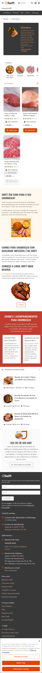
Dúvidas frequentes (9, 597)
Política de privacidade (11, 593)
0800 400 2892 (17, 556)
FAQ (3, 609)
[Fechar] (39, 641)
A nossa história (8, 629)
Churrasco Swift (8, 583)
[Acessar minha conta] (35, 3)
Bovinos (16, 13)
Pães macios (9, 355)
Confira (21, 305)
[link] (7, 8)
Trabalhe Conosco (9, 590)
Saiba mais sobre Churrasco (26, 50)
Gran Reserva (6, 274)
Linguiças (35, 13)
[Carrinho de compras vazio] (39, 3)
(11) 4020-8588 (10, 520)
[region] (21, 655)
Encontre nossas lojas (10, 632)
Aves (21, 13)
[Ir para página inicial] (10, 3)
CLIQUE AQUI (10, 543)
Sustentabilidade (8, 636)
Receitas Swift (7, 580)
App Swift (5, 616)
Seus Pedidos (7, 606)
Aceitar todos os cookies (21, 669)
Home (5, 19)
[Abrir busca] (32, 3)
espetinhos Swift (32, 344)
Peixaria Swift (7, 586)
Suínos (27, 13)
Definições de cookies (21, 657)
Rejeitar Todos (21, 663)
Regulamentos (7, 613)
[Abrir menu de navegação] (3, 3)
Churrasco (7, 13)
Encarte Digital (7, 620)
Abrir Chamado (11, 570)
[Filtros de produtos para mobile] (37, 83)
